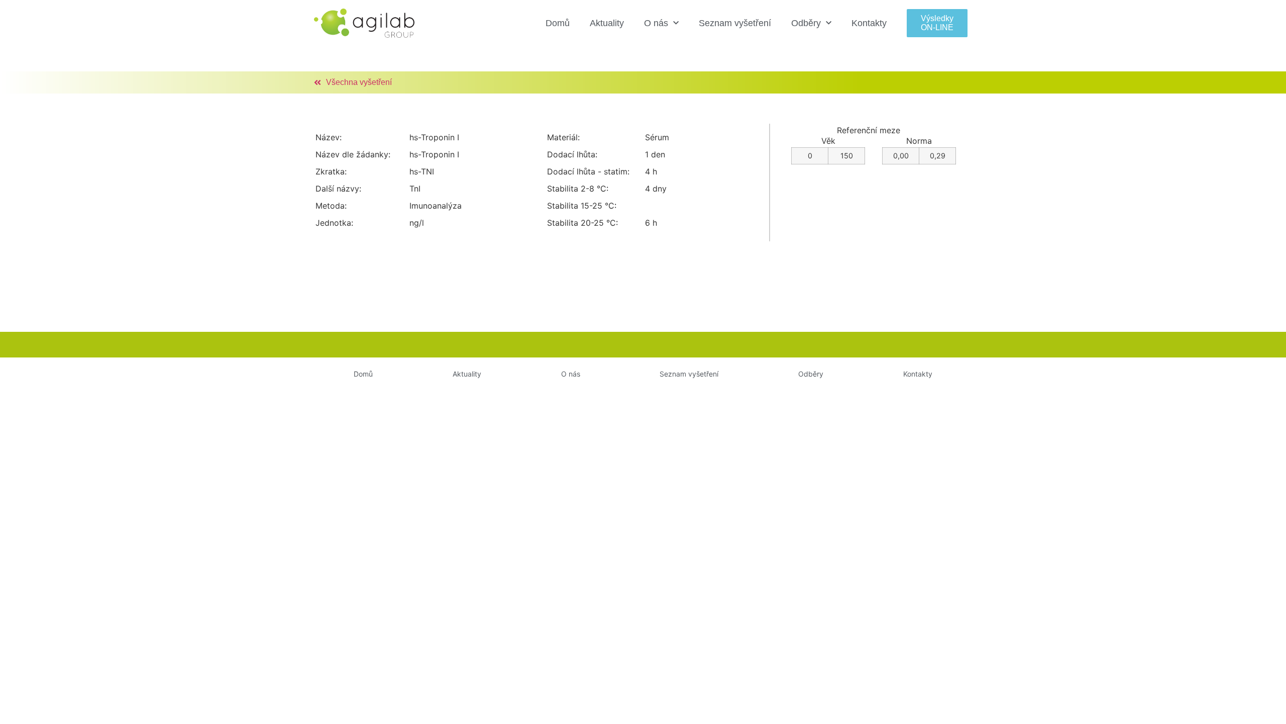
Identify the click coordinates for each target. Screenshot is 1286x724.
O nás (656, 23)
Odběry (806, 23)
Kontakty (869, 23)
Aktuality (607, 23)
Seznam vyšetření (735, 23)
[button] (937, 23)
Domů (558, 23)
